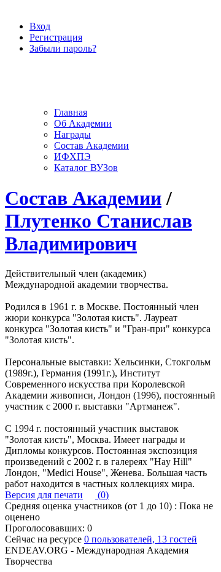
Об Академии (83, 123)
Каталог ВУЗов (86, 167)
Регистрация (55, 37)
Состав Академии (91, 145)
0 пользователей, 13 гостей (140, 539)
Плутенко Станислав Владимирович (98, 232)
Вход (39, 26)
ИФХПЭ (72, 156)
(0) (102, 495)
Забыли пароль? (62, 48)
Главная (70, 112)
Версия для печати (44, 495)
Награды (72, 134)
